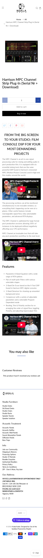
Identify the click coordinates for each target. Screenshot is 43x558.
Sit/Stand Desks (8, 408)
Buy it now (21, 113)
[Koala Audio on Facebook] (6, 499)
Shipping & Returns (9, 452)
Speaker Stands (8, 416)
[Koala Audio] (21, 8)
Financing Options (9, 454)
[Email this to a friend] (22, 125)
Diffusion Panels (8, 438)
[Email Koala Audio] (3, 499)
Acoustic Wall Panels (10, 433)
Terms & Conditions (9, 467)
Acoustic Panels (8, 428)
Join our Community (9, 449)
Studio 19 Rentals (8, 457)
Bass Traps (6, 440)
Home (18, 19)
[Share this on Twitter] (4, 125)
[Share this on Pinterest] (16, 125)
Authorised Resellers (9, 462)
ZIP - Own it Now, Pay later (12, 469)
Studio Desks (7, 406)
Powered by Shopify (24, 529)
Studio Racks (7, 413)
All (26, 19)
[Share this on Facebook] (10, 125)
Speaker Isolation (8, 418)
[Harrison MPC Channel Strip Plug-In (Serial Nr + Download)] (21, 51)
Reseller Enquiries (8, 459)
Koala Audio (16, 527)
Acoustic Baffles (8, 430)
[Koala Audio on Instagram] (9, 499)
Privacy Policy (7, 464)
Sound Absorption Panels (11, 435)
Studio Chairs (7, 411)
